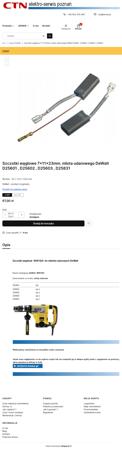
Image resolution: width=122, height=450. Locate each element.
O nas (5, 428)
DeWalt (5, 51)
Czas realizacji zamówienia (15, 403)
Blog (4, 431)
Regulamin (48, 412)
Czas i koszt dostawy (12, 412)
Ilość (4, 209)
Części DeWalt (15, 43)
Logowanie (89, 403)
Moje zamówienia (92, 406)
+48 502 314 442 (76, 14)
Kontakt (6, 434)
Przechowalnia (91, 409)
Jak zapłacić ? (9, 409)
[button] (49, 35)
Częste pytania (50, 403)
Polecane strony (10, 437)
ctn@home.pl (104, 14)
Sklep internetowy (58, 446)
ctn (3, 43)
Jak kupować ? (50, 409)
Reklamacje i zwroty (12, 415)
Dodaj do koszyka (43, 223)
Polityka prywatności (53, 406)
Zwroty (6, 406)
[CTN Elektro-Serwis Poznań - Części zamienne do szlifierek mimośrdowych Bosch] (28, 367)
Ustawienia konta (92, 412)
